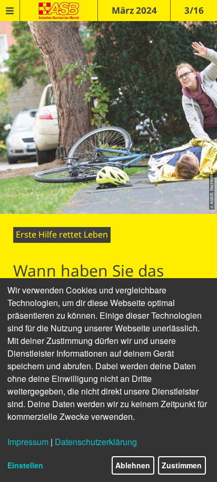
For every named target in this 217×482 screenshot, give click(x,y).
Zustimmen (182, 465)
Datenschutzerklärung (96, 442)
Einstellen (25, 465)
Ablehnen (132, 465)
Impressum (27, 442)
